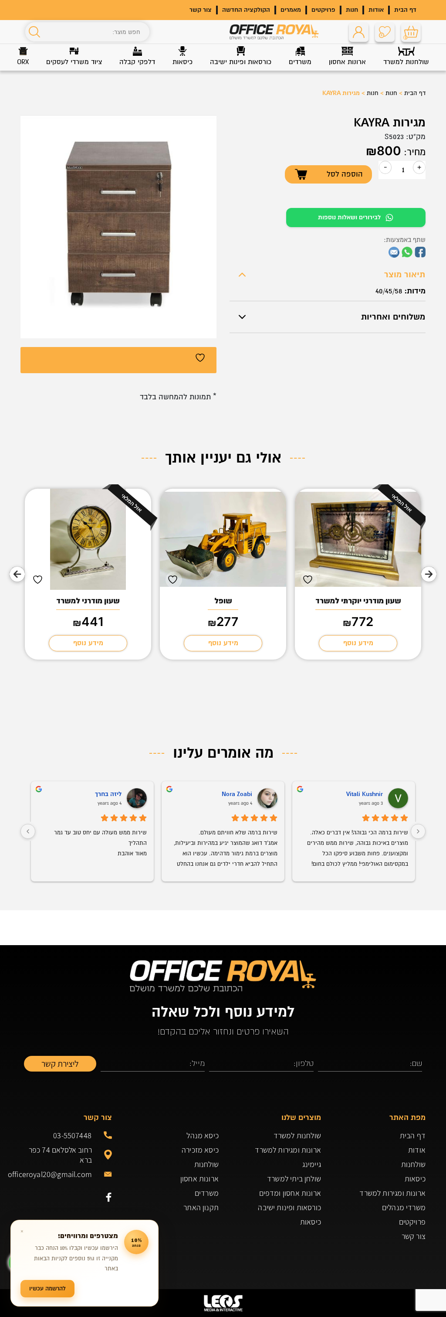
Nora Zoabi (237, 794)
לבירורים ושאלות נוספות (349, 217)
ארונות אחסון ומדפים (290, 1193)
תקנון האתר (201, 1207)
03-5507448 (72, 1135)
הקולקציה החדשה (246, 10)
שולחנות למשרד (297, 1135)
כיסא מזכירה (200, 1150)
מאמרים (290, 10)
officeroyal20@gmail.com (56, 1174)
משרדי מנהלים (404, 1207)
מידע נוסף (358, 643)
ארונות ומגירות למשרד (392, 1193)
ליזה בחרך (108, 794)
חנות (352, 10)
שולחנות (413, 1164)
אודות (376, 10)
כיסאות (415, 1179)
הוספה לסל (345, 174)
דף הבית (405, 10)
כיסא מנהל (202, 1135)
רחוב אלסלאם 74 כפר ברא (60, 1155)
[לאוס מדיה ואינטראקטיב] (223, 1303)
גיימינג (311, 1164)
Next (17, 574)
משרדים (207, 1193)
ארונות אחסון (199, 1179)
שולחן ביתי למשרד (294, 1179)
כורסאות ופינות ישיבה (289, 1207)
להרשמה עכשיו (47, 1288)
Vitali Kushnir (364, 794)
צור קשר (200, 10)
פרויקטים (323, 10)
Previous (428, 574)
